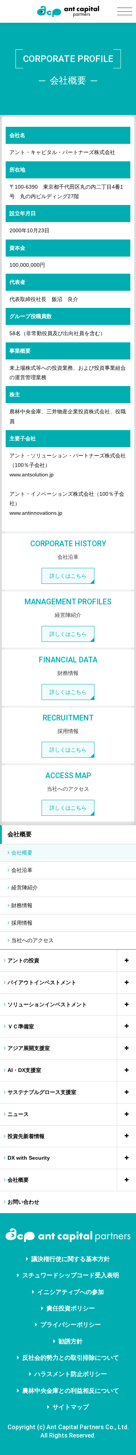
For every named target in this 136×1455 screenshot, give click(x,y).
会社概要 (20, 834)
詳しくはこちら (68, 576)
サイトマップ (71, 1407)
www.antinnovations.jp (35, 513)
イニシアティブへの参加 (70, 1292)
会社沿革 (21, 870)
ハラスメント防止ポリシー (70, 1374)
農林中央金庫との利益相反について (70, 1390)
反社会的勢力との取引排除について (70, 1357)
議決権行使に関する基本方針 (70, 1259)
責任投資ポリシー (70, 1308)
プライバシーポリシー (70, 1324)
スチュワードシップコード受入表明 (70, 1275)
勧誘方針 (71, 1341)
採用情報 (21, 923)
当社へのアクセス (32, 940)
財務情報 (21, 905)
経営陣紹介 (24, 887)
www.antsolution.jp (31, 474)
